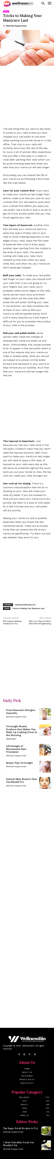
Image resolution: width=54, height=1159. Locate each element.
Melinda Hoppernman (16, 26)
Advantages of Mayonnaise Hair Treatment (16, 749)
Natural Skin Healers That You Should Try (21, 780)
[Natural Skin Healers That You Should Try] (45, 783)
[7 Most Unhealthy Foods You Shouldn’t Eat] (46, 1145)
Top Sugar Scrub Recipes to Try (20, 1128)
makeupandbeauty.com (25, 605)
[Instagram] (24, 1054)
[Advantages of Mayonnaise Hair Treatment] (45, 750)
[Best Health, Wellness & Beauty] (18, 4)
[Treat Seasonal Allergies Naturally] (45, 714)
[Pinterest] (30, 1054)
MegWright (11, 739)
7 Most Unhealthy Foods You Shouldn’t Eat (18, 1144)
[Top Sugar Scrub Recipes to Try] (46, 1131)
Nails (6, 11)
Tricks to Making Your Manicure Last (28, 608)
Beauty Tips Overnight (19, 762)
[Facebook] (19, 1054)
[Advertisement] (27, 97)
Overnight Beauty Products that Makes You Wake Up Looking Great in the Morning (21, 731)
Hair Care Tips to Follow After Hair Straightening (40, 622)
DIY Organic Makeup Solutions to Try (12, 622)
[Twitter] (35, 1054)
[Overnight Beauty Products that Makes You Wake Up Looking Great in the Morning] (45, 730)
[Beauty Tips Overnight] (45, 767)
